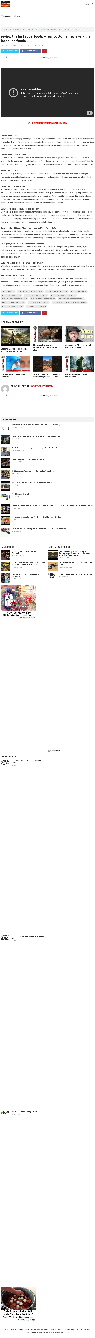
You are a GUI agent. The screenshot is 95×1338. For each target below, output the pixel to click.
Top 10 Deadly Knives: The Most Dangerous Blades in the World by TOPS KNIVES (28, 564)
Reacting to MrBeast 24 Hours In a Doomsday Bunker (32, 482)
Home (5, 29)
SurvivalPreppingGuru (9, 45)
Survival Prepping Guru (19, 1330)
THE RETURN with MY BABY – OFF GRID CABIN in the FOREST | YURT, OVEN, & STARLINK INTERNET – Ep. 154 (52, 506)
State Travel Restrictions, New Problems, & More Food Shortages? (37, 425)
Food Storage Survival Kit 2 (22, 494)
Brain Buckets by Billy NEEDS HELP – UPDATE (76, 574)
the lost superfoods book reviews (71, 299)
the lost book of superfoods (56, 291)
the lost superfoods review (38, 302)
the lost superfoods (78, 291)
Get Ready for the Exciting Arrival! (24, 1112)
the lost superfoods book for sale (14, 299)
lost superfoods (8, 291)
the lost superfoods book (11, 295)
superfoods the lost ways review (30, 291)
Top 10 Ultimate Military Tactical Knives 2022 (29, 459)
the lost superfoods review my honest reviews (69, 302)
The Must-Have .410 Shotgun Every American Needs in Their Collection (39, 529)
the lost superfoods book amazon (63, 295)
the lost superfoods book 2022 (36, 295)
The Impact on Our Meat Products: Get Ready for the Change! (45, 347)
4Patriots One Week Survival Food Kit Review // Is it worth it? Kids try (37, 517)
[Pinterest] (44, 51)
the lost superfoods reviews (12, 306)
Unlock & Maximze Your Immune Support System (47, 123)
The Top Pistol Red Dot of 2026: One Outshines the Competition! (36, 436)
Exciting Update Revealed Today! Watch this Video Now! (33, 471)
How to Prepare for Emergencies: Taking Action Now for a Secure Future (39, 448)
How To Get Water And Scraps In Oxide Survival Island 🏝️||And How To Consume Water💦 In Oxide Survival (74, 553)
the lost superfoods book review (43, 299)
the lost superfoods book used (13, 302)
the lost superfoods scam (36, 306)
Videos (11, 29)
